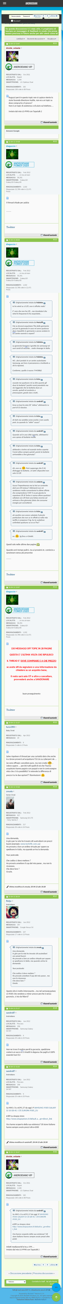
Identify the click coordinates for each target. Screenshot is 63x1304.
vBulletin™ (31, 1294)
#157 (55, 896)
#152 (55, 141)
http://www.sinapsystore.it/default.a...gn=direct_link (29, 1119)
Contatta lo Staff (38, 1282)
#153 (55, 240)
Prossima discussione (43, 1273)
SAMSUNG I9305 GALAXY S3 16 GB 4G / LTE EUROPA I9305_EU (30, 1216)
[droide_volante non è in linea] (12, 56)
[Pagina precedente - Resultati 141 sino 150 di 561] (43, 16)
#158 (55, 1008)
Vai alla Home (51, 1282)
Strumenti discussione (35, 39)
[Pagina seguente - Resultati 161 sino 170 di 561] (47, 16)
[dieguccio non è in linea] (12, 154)
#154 (55, 587)
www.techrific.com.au (30, 844)
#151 (55, 43)
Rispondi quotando (50, 122)
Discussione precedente (20, 1273)
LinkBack (20, 39)
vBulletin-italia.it (40, 1300)
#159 (55, 1066)
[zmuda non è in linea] (10, 803)
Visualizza (51, 39)
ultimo (52, 16)
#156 (55, 787)
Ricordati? (16, 21)
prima (38, 16)
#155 (55, 722)
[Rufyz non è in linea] (12, 912)
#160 (55, 1152)
